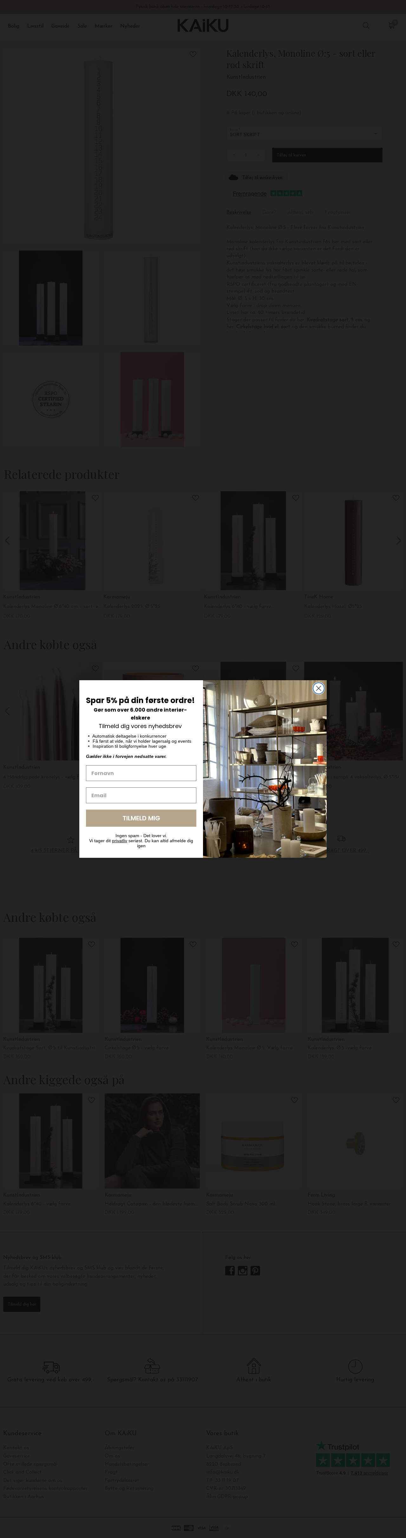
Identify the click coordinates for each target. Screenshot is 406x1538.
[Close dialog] (318, 688)
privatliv (119, 840)
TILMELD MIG (141, 818)
